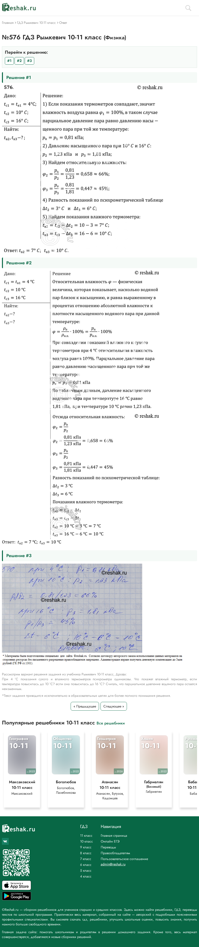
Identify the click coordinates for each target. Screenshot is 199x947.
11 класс (86, 835)
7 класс (85, 858)
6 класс (85, 864)
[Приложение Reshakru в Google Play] (16, 899)
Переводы (108, 847)
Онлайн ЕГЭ (110, 841)
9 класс (85, 847)
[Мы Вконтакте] (5, 841)
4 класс (85, 876)
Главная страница (114, 835)
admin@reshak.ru (113, 864)
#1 (9, 60)
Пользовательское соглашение (124, 858)
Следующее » (113, 706)
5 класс (85, 870)
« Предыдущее (85, 706)
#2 (19, 60)
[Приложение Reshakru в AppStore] (16, 889)
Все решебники (111, 722)
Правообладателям (115, 853)
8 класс (85, 853)
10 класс (86, 841)
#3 (29, 60)
